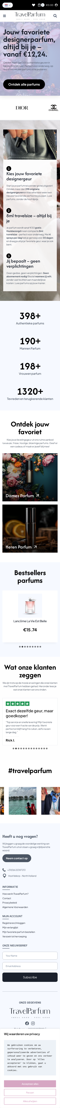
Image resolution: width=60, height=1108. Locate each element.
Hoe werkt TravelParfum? (15, 893)
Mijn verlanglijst (10, 927)
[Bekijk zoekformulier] (55, 16)
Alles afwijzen (30, 1101)
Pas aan (30, 1092)
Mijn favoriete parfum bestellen (18, 931)
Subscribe (30, 977)
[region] (30, 1068)
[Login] (56, 5)
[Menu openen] (5, 15)
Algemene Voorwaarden (15, 907)
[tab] (20, 647)
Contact (6, 898)
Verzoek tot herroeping (14, 936)
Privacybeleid (9, 902)
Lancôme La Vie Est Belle (30, 621)
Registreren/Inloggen (13, 922)
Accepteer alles (30, 1083)
